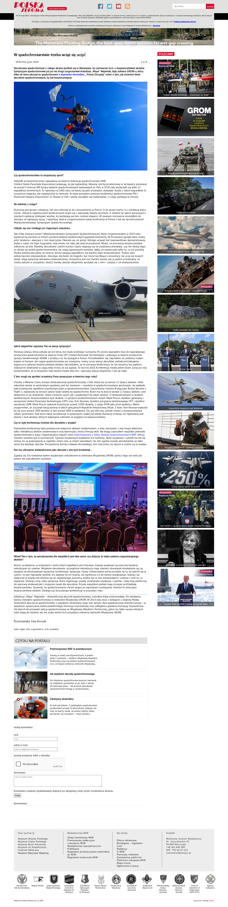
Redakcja (122, 849)
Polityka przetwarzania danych (185, 22)
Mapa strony (124, 863)
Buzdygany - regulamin (130, 843)
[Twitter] (109, 6)
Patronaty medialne (128, 854)
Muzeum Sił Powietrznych (32, 847)
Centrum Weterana (28, 849)
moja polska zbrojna (57, 9)
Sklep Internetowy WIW (80, 837)
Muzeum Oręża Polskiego (32, 841)
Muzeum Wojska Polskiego (33, 838)
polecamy (166, 54)
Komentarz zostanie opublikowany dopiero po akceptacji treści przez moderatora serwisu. (63, 790)
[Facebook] (100, 6)
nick (17, 734)
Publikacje (73, 849)
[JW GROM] (186, 117)
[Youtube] (118, 6)
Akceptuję (156, 26)
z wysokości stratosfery (71, 74)
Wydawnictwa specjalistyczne (84, 846)
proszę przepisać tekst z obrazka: (33, 755)
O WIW (121, 851)
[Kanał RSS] (127, 6)
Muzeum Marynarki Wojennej (33, 852)
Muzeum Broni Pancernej (32, 844)
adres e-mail (22, 745)
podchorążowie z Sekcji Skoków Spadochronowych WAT (105, 434)
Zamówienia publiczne (129, 857)
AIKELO (211, 900)
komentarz (21, 772)
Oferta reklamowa (127, 840)
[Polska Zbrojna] (54, 11)
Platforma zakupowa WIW (131, 860)
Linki (119, 846)
